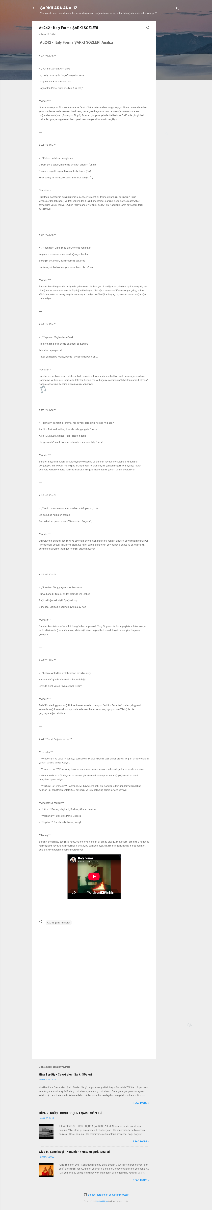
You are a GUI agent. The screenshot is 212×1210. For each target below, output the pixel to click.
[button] (147, 28)
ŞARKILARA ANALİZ (58, 8)
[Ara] (178, 9)
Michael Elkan (102, 1201)
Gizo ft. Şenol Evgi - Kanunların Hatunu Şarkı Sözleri (74, 1151)
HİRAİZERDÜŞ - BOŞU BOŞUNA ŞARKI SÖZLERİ (70, 1113)
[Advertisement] (169, 70)
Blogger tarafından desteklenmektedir (108, 1194)
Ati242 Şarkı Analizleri (58, 922)
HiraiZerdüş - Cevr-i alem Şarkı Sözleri (65, 1074)
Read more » (141, 1102)
